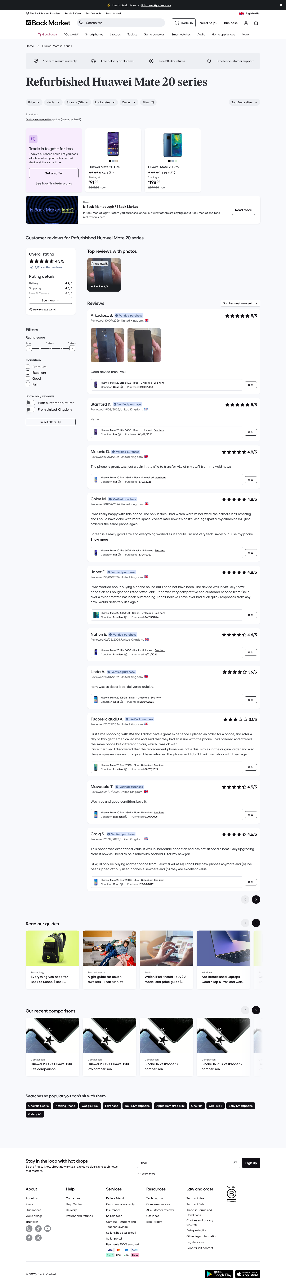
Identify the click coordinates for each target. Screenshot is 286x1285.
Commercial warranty (120, 1204)
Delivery (71, 1210)
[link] (243, 210)
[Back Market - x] (38, 1237)
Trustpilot (32, 1222)
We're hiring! (34, 1216)
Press (29, 1204)
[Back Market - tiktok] (38, 1228)
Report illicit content (200, 1248)
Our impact (33, 1210)
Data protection (197, 1230)
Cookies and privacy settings (200, 1222)
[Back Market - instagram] (29, 1228)
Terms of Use (195, 1198)
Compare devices (158, 1204)
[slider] (29, 348)
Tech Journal (154, 1198)
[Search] (81, 22)
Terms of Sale (195, 1204)
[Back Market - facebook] (29, 1237)
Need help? (208, 23)
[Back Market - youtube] (47, 1228)
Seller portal (114, 1238)
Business (231, 23)
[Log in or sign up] (246, 23)
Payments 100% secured (122, 1244)
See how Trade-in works (54, 183)
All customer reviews (160, 1210)
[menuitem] (94, 34)
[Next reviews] (256, 899)
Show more (99, 539)
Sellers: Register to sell (121, 1232)
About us (32, 1198)
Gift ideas (152, 1216)
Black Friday (154, 1222)
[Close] (281, 5)
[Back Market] (48, 22)
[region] (174, 276)
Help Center (74, 1204)
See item (159, 382)
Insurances (113, 1210)
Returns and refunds (79, 1216)
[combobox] (34, 102)
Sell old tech (114, 1216)
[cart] (256, 23)
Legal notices (195, 1242)
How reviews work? (44, 309)
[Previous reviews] (245, 899)
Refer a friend (115, 1198)
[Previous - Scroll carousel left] (245, 923)
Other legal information (202, 1236)
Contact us (73, 1198)
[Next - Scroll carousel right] (256, 923)
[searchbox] (124, 22)
